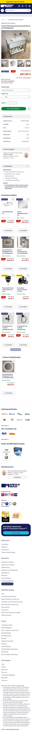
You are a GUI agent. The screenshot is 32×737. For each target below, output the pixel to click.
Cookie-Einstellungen (8, 552)
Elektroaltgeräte (6, 627)
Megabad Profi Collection (8, 23)
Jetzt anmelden (16, 533)
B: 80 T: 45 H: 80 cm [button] (7, 90)
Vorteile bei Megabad (8, 675)
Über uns (4, 672)
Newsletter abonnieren (15, 527)
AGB (2, 594)
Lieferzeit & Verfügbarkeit (9, 570)
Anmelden (4, 544)
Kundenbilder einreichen (9, 649)
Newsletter (4, 652)
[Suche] (29, 10)
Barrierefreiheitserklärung (9, 604)
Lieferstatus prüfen (7, 562)
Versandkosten (6, 578)
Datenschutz (5, 607)
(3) (26, 528)
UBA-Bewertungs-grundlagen (11, 612)
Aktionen (4, 680)
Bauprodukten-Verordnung (10, 599)
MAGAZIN (4, 677)
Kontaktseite (17, 477)
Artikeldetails (7, 166)
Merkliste (4, 547)
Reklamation (5, 573)
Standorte (4, 669)
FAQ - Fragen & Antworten (9, 630)
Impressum (5, 610)
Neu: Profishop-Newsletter (9, 654)
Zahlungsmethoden (7, 581)
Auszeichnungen (6, 625)
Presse (3, 667)
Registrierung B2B (7, 641)
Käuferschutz (5, 567)
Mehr (9, 699)
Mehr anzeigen (15, 349)
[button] (5, 71)
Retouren (4, 575)
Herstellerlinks (6, 633)
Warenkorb (5, 549)
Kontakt (4, 638)
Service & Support (9, 149)
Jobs (2, 664)
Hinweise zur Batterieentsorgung (12, 602)
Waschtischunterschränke (15, 19)
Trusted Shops (5, 646)
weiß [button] (6, 97)
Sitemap (3, 644)
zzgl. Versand (20, 685)
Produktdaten (7, 116)
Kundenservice (6, 636)
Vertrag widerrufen (7, 584)
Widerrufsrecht (6, 615)
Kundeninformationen (8, 596)
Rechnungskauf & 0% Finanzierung (16, 15)
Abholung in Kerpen (7, 565)
